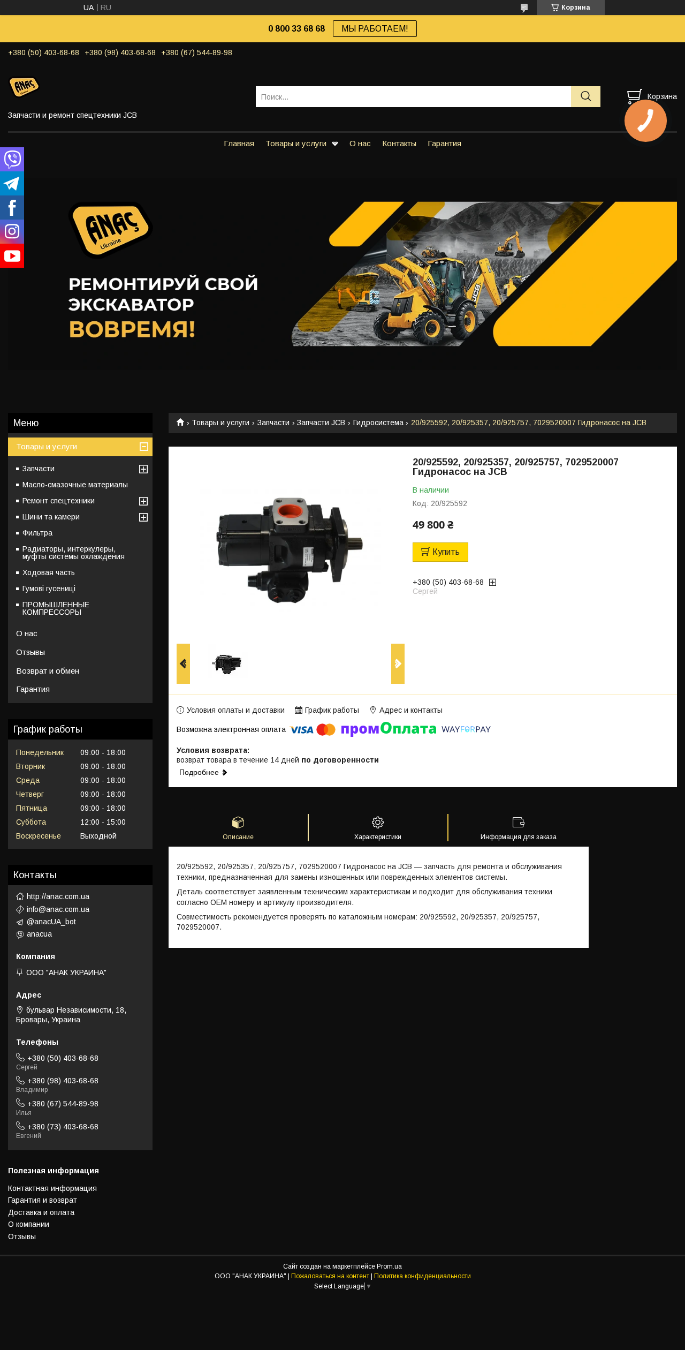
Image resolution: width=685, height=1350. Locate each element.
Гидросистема (378, 422)
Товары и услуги (295, 143)
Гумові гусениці (48, 588)
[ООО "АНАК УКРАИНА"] (125, 87)
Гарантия (444, 143)
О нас (360, 143)
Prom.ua (389, 1266)
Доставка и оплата (41, 1212)
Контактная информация (52, 1188)
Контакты (399, 143)
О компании (28, 1224)
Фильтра (37, 533)
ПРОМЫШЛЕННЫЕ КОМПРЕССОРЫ (55, 608)
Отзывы (30, 652)
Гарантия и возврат (42, 1200)
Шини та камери (51, 516)
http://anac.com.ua (58, 896)
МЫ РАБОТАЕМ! (374, 28)
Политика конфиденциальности (422, 1276)
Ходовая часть (48, 572)
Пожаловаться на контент (330, 1276)
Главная (239, 143)
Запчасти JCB (321, 422)
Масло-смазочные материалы (75, 484)
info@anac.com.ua (58, 909)
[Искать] (585, 96)
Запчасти (273, 422)
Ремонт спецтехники (58, 500)
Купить (446, 551)
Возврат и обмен (47, 670)
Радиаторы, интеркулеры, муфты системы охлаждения (73, 553)
